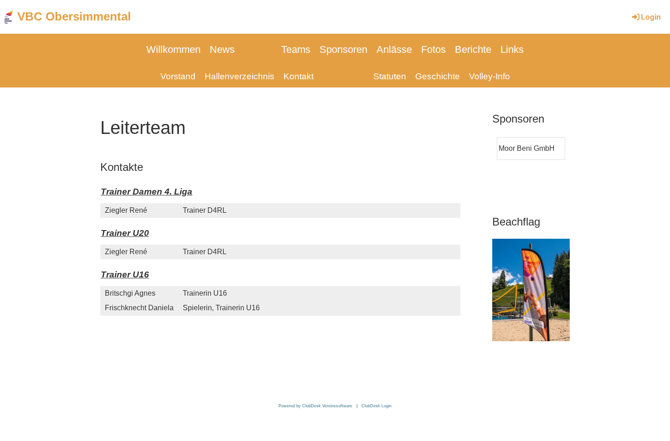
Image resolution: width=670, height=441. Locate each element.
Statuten (389, 76)
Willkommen (173, 49)
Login (651, 17)
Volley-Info (489, 76)
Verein (258, 49)
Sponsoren (343, 49)
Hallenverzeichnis (239, 76)
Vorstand (178, 76)
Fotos (433, 49)
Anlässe (394, 49)
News (222, 49)
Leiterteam (343, 76)
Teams (295, 49)
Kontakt (298, 76)
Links (512, 49)
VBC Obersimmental (74, 16)
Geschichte (437, 76)
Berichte (473, 49)
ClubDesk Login (376, 406)
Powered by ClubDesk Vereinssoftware (315, 406)
